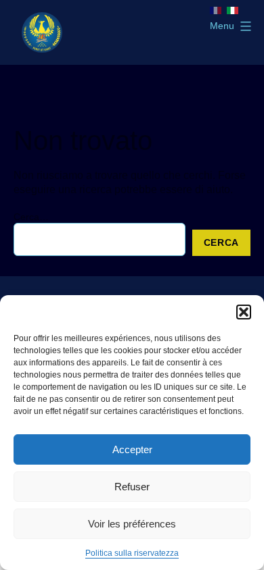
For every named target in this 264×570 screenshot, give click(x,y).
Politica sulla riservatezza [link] (132, 553)
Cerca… (31, 216)
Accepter (132, 449)
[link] (42, 32)
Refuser (132, 486)
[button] (243, 312)
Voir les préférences (132, 523)
